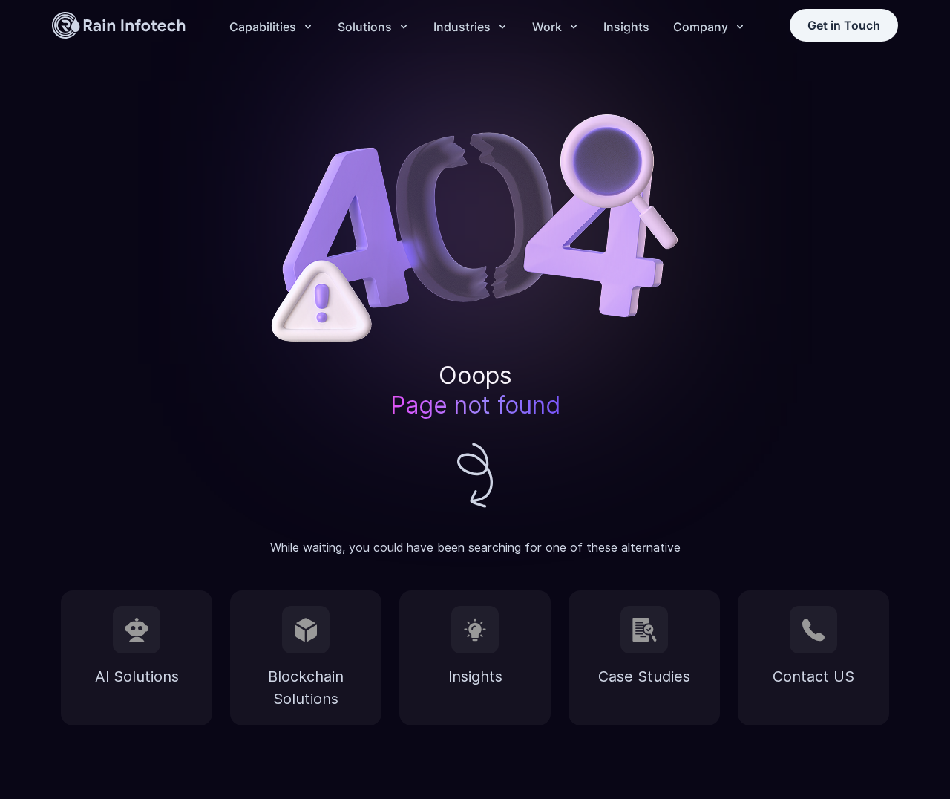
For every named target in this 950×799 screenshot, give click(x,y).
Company (700, 26)
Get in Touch (844, 25)
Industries (462, 26)
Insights (626, 26)
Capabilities (262, 26)
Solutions (365, 26)
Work (547, 26)
